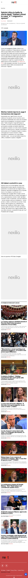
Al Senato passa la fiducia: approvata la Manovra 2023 (14, 512)
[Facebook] (1, 564)
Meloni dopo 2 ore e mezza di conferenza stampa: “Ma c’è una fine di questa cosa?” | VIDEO (13, 458)
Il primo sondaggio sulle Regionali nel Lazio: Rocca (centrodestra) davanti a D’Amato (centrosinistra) (14, 537)
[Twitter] (5, 564)
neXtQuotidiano (4, 516)
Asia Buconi (3, 329)
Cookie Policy (21, 570)
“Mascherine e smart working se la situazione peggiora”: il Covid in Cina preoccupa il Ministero (13, 350)
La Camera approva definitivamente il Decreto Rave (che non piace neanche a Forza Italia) (14, 323)
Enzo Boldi (3, 21)
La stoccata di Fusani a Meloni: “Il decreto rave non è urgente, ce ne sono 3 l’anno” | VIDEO (12, 405)
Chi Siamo (3, 570)
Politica (3, 8)
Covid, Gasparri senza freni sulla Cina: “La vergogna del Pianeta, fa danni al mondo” (12, 432)
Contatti (8, 570)
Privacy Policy (14, 570)
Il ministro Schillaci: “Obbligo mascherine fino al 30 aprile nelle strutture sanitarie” (12, 378)
